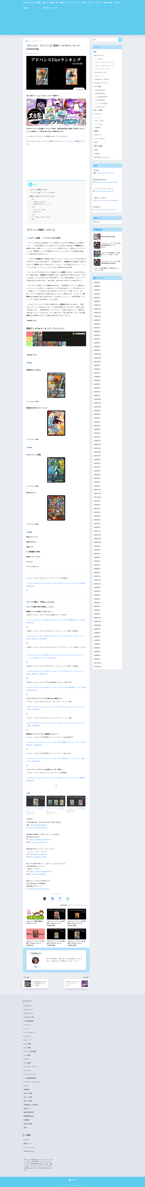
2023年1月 (97, 441)
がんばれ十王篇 (100, 106)
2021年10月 (97, 497)
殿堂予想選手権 (100, 90)
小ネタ (96, 142)
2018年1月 (97, 659)
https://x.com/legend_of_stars (37, 857)
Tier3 (33, 214)
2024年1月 (97, 395)
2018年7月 (97, 636)
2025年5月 (97, 335)
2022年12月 (97, 444)
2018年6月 (97, 640)
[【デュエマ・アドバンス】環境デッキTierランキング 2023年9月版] (76, 801)
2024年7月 (97, 373)
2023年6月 (97, 422)
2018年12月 (97, 618)
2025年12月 (97, 309)
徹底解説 (98, 127)
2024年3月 (97, 388)
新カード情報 (99, 121)
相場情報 (26, 1120)
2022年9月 (97, 456)
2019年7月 (97, 591)
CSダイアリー (28, 1006)
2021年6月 (97, 512)
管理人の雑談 (108, 2)
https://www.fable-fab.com (39, 825)
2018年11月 (97, 621)
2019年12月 (97, 580)
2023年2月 (97, 437)
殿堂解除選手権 (100, 93)
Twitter (96, 150)
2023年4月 (97, 429)
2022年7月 (97, 463)
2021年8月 (97, 505)
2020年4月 (97, 565)
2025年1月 (97, 350)
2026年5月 (97, 290)
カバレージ (90, 2)
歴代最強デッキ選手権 (102, 79)
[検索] (120, 40)
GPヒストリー (99, 76)
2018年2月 (97, 655)
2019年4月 (97, 602)
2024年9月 (97, 365)
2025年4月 (97, 339)
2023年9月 (97, 410)
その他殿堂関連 (100, 100)
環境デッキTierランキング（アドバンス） (42, 196)
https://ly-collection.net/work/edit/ (40, 839)
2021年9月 (97, 501)
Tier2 (33, 207)
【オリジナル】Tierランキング (104, 65)
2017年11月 (97, 666)
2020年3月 (97, 569)
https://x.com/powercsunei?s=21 (39, 889)
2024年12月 (97, 354)
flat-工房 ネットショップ (102, 157)
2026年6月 (97, 286)
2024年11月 (97, 358)
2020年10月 (97, 542)
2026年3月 (97, 297)
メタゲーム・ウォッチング (66, 141)
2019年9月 (97, 587)
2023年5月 (97, 425)
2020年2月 (97, 572)
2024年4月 (97, 384)
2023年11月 (97, 403)
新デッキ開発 (28, 1101)
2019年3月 (97, 606)
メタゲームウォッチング (102, 69)
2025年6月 (97, 331)
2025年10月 (97, 316)
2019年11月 (97, 584)
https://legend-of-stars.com (38, 854)
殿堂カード (27, 1108)
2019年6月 (97, 595)
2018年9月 (97, 629)
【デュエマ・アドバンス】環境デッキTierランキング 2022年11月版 (35, 808)
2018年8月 (97, 633)
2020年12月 (97, 535)
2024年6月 (97, 376)
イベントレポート (99, 138)
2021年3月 (97, 523)
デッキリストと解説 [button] (33, 401)
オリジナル (27, 1036)
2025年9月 (97, 320)
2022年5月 (97, 471)
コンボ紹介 (27, 1055)
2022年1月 (97, 486)
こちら (48, 607)
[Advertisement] (72, 23)
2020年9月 (97, 546)
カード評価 (98, 124)
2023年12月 (97, 399)
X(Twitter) (117, 2)
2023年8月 (97, 414)
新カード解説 (60, 2)
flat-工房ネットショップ (50, 8)
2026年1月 (97, 305)
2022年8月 (97, 459)
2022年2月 (97, 482)
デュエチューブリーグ (101, 83)
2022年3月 (97, 478)
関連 (33, 219)
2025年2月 (97, 346)
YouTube (96, 153)
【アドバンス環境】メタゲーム (39, 189)
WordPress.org (29, 1151)
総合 (44, 2)
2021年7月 (97, 508)
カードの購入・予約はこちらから (41, 217)
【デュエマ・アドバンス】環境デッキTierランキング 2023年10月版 (55, 808)
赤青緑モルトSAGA (39, 202)
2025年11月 (97, 312)
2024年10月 (97, 361)
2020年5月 (97, 561)
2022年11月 (97, 448)
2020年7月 (97, 553)
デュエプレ (99, 2)
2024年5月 (97, 380)
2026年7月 (97, 282)
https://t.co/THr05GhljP (38, 874)
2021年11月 (97, 493)
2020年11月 (97, 538)
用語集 (96, 131)
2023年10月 (97, 407)
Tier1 (33, 199)
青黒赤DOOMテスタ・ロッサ (41, 204)
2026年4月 (97, 294)
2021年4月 (97, 520)
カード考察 (82, 2)
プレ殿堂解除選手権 (101, 97)
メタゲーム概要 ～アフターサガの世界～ (44, 192)
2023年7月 (97, 418)
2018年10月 (97, 625)
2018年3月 (97, 651)
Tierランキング (73, 905)
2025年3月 (97, 343)
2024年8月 (97, 369)
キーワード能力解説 (101, 103)
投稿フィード (28, 1143)
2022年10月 (97, 452)
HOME (73, 1180)
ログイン (26, 1139)
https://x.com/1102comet (39, 842)
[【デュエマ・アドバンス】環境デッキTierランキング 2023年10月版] (56, 801)
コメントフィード (29, 1147)
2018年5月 (97, 644)
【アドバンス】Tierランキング (104, 62)
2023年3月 (97, 433)
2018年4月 (97, 648)
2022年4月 (97, 474)
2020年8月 (97, 550)
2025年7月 (97, 328)
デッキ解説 (50, 2)
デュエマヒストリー (71, 2)
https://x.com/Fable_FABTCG (38, 827)
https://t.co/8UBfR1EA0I (43, 871)
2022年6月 (97, 467)
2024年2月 (97, 392)
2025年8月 (97, 324)
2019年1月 (97, 614)
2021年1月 (97, 531)
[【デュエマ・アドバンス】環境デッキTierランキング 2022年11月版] (35, 801)
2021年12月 (97, 489)
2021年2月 (97, 527)
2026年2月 (97, 301)
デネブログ (96, 222)
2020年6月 (97, 557)
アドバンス (82, 905)
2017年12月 (97, 663)
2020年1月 (97, 576)
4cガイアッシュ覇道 (39, 209)
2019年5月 (97, 599)
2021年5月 (97, 516)
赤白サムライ (37, 212)
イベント (98, 117)
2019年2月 (97, 610)
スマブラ (26, 1059)
